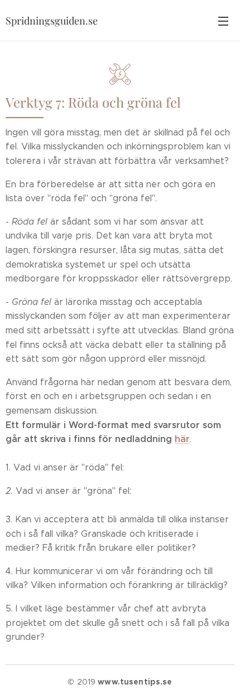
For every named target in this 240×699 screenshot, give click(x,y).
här (182, 439)
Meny (223, 20)
